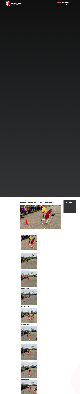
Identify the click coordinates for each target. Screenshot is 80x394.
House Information (33, 200)
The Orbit (59, 2)
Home (21, 200)
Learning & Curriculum (26, 200)
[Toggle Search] (73, 2)
